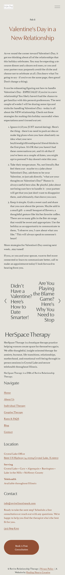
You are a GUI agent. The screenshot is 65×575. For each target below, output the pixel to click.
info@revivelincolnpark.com (20, 503)
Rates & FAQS (11, 418)
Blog (6, 425)
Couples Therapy (13, 412)
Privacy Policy (46, 568)
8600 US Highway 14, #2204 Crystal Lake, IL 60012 (31, 457)
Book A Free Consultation (21, 547)
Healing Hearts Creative (38, 572)
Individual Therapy (14, 405)
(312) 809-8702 (11, 528)
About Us (9, 399)
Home (7, 392)
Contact (8, 432)
